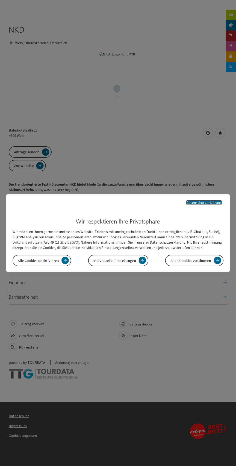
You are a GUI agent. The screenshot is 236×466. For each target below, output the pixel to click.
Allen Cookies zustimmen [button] (191, 260)
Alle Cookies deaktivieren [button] (38, 260)
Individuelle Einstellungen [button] (114, 260)
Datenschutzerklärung (204, 202)
